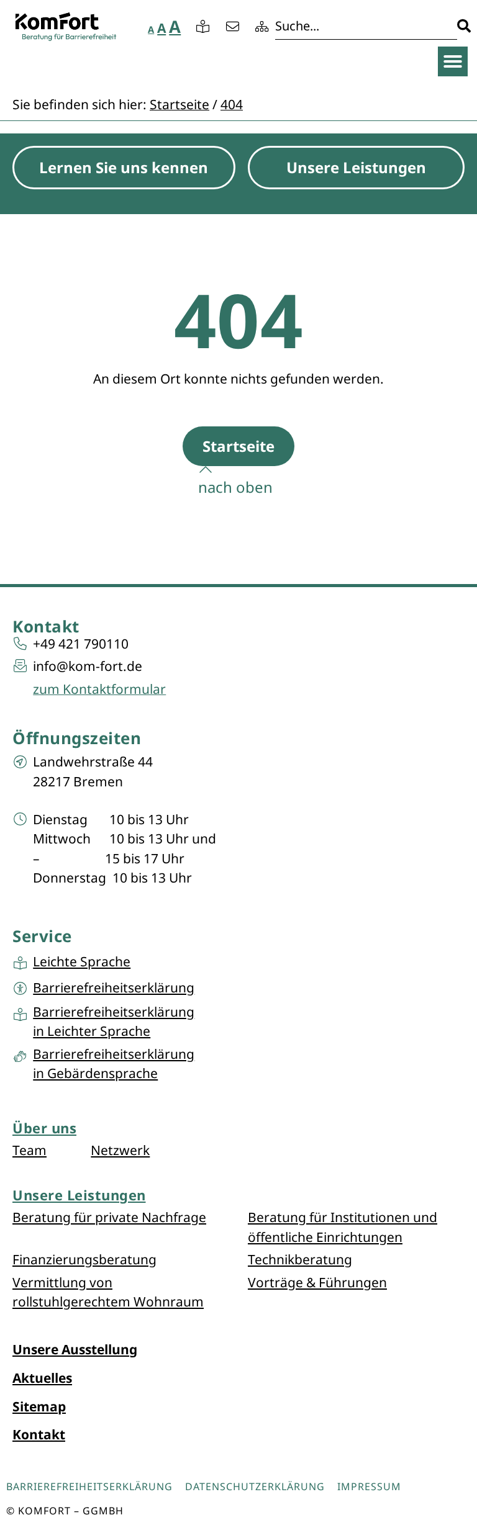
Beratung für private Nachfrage (109, 1217)
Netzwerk (120, 1150)
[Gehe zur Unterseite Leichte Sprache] (204, 27)
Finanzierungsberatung (84, 1259)
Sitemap (39, 1406)
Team (29, 1150)
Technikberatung (300, 1259)
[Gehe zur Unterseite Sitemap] (263, 27)
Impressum (369, 1486)
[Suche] (373, 26)
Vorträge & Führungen (317, 1282)
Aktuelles (42, 1378)
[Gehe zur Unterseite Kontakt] (234, 27)
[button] (453, 61)
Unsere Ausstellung (74, 1349)
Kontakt (38, 1434)
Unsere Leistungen (79, 1194)
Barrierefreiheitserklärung (89, 1486)
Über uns (44, 1127)
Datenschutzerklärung (255, 1486)
